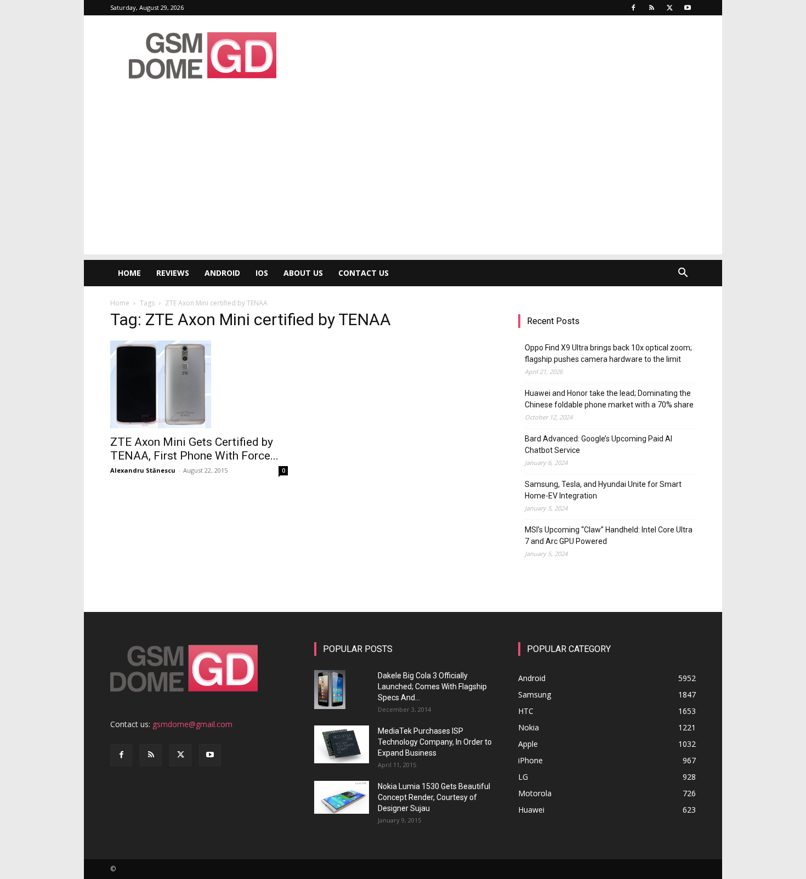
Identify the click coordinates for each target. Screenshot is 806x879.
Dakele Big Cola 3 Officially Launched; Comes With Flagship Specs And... (432, 686)
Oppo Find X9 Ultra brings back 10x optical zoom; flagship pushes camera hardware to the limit (608, 353)
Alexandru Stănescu (142, 470)
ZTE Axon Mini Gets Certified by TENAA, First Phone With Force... (194, 448)
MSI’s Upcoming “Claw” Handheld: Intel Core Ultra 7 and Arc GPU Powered (609, 535)
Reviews (172, 273)
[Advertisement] (403, 177)
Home (129, 273)
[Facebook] (633, 7)
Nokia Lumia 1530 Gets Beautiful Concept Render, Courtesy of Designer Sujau (434, 797)
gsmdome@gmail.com (192, 724)
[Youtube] (687, 7)
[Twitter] (669, 7)
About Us (303, 273)
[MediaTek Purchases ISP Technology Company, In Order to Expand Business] (341, 744)
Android (222, 273)
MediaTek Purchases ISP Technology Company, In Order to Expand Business (435, 742)
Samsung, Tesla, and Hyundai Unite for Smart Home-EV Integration (603, 490)
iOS (262, 273)
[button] (682, 274)
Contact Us (363, 273)
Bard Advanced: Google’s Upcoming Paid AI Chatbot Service (598, 444)
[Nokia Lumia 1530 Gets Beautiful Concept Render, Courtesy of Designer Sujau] (341, 797)
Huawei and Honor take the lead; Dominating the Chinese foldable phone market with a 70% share (609, 399)
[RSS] (651, 7)
